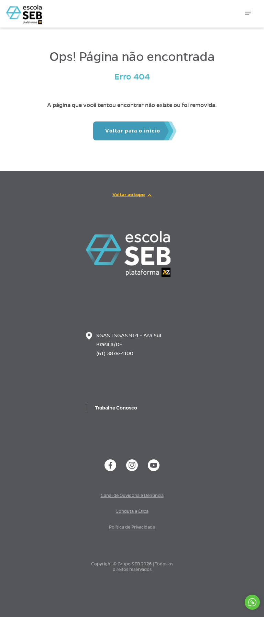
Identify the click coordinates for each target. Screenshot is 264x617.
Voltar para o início (133, 131)
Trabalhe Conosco (116, 408)
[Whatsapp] (252, 602)
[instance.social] (110, 465)
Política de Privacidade (132, 527)
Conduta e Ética (132, 511)
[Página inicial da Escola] (40, 10)
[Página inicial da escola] (128, 275)
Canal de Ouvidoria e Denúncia (132, 495)
